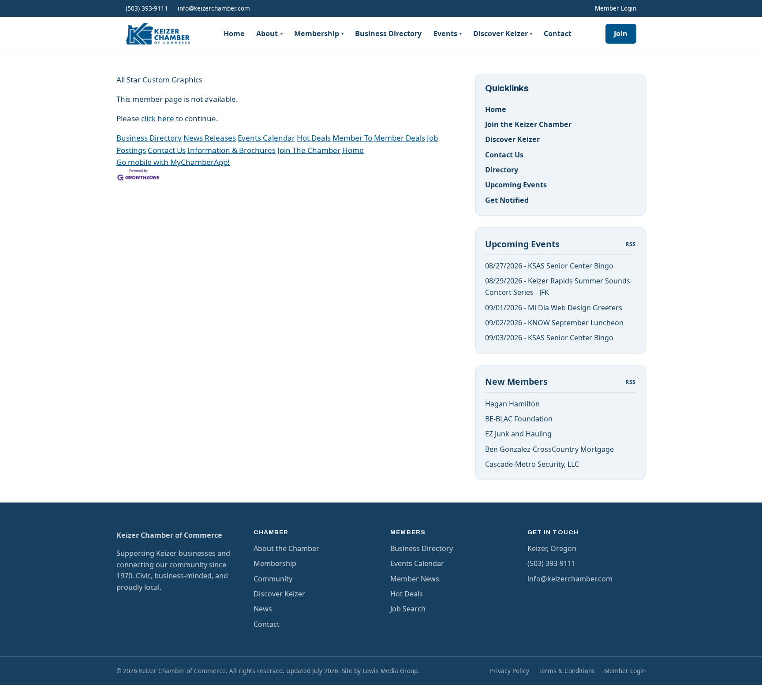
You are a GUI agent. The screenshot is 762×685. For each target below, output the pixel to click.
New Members (516, 381)
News (263, 609)
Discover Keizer (502, 33)
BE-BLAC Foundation (519, 419)
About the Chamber (286, 548)
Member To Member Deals (378, 138)
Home (234, 33)
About (269, 33)
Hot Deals (314, 138)
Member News (414, 579)
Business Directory (388, 33)
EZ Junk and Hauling (518, 434)
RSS (630, 244)
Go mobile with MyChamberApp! (173, 162)
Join (621, 33)
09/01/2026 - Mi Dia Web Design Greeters (553, 308)
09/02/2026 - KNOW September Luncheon (554, 323)
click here (157, 118)
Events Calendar (266, 138)
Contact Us (167, 150)
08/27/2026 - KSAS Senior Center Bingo (549, 266)
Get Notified (507, 200)
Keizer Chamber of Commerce (169, 535)
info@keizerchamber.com (214, 8)
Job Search (408, 609)
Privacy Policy (509, 670)
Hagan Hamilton (512, 404)
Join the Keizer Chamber (528, 124)
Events (447, 33)
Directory (501, 170)
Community (273, 579)
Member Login (615, 8)
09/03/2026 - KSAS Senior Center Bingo (549, 337)
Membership (319, 33)
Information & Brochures (231, 150)
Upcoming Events (516, 185)
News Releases (209, 138)
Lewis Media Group (390, 670)
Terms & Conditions (566, 670)
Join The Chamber (308, 150)
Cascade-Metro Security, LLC (532, 464)
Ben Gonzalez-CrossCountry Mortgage (549, 449)
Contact (558, 33)
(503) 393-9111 (147, 8)
